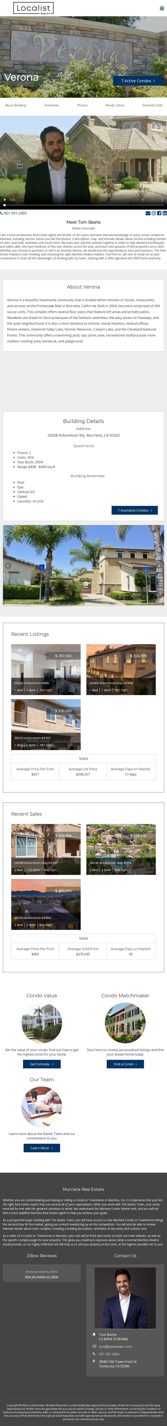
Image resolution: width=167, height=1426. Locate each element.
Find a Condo (124, 1064)
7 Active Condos (136, 80)
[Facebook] (159, 213)
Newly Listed (114, 105)
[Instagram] (154, 213)
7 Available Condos (133, 510)
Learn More (40, 1148)
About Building (15, 105)
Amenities (51, 105)
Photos (82, 105)
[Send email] (148, 213)
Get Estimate (40, 1064)
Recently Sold (152, 105)
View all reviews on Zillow (41, 1277)
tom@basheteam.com (115, 1347)
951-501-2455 (15, 213)
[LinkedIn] (165, 213)
